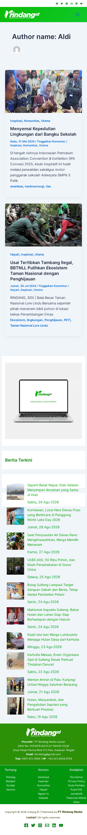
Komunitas (31, 121)
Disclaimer (76, 777)
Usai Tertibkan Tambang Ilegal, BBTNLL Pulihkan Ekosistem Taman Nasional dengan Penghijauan (41, 270)
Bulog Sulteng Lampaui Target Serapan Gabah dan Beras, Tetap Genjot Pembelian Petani (52, 589)
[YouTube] (81, 4)
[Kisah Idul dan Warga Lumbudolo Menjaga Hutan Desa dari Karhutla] (15, 640)
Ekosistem (17, 320)
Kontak (10, 785)
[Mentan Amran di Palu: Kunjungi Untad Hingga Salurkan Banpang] (15, 685)
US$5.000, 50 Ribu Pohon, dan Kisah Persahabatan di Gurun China (51, 564)
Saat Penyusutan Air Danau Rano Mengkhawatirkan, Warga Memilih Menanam (52, 540)
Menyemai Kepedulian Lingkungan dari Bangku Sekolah (43, 131)
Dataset (43, 797)
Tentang (10, 777)
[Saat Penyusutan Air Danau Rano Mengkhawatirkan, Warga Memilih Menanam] (15, 541)
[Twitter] (62, 4)
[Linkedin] (76, 4)
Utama (45, 121)
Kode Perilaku (76, 785)
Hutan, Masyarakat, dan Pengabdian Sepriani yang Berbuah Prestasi (47, 704)
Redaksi (10, 781)
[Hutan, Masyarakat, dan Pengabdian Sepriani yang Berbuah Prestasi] (15, 706)
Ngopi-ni (43, 793)
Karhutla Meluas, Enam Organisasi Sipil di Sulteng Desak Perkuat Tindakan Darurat (53, 659)
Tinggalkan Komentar (51, 141)
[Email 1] (72, 4)
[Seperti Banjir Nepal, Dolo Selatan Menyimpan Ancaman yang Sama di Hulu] (15, 491)
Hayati (14, 254)
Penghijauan (53, 320)
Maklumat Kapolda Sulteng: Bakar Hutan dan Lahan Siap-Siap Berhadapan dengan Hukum (53, 614)
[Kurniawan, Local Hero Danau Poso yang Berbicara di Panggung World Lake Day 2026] (15, 516)
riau (48, 186)
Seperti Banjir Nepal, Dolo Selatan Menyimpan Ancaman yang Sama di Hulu (52, 490)
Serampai (43, 777)
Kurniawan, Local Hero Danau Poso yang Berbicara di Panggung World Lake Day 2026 (53, 515)
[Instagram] (67, 4)
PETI (67, 320)
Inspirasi (16, 121)
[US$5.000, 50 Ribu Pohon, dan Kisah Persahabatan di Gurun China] (15, 566)
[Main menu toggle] (77, 14)
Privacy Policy (76, 781)
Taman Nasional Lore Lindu (29, 325)
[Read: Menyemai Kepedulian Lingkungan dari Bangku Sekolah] (43, 91)
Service (10, 789)
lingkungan (35, 320)
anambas (16, 186)
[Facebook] (57, 4)
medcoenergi (34, 186)
